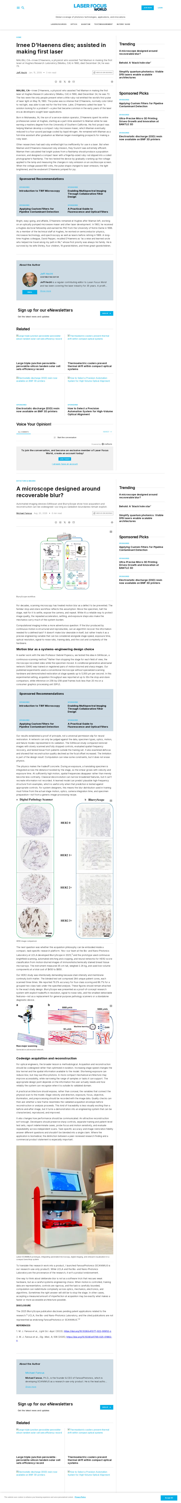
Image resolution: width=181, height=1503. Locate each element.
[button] (18, 8)
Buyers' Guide (123, 24)
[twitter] (65, 81)
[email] (73, 81)
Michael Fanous (24, 513)
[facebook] (56, 81)
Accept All (169, 1498)
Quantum (85, 24)
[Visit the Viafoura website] (107, 444)
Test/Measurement (103, 24)
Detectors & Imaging (25, 481)
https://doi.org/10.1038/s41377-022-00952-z (87, 1331)
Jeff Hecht (21, 72)
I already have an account (65, 464)
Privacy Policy (80, 1497)
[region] (64, 438)
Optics (74, 24)
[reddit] (69, 81)
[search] (23, 8)
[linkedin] (60, 81)
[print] (112, 81)
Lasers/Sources (59, 24)
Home (18, 37)
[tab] (23, 432)
